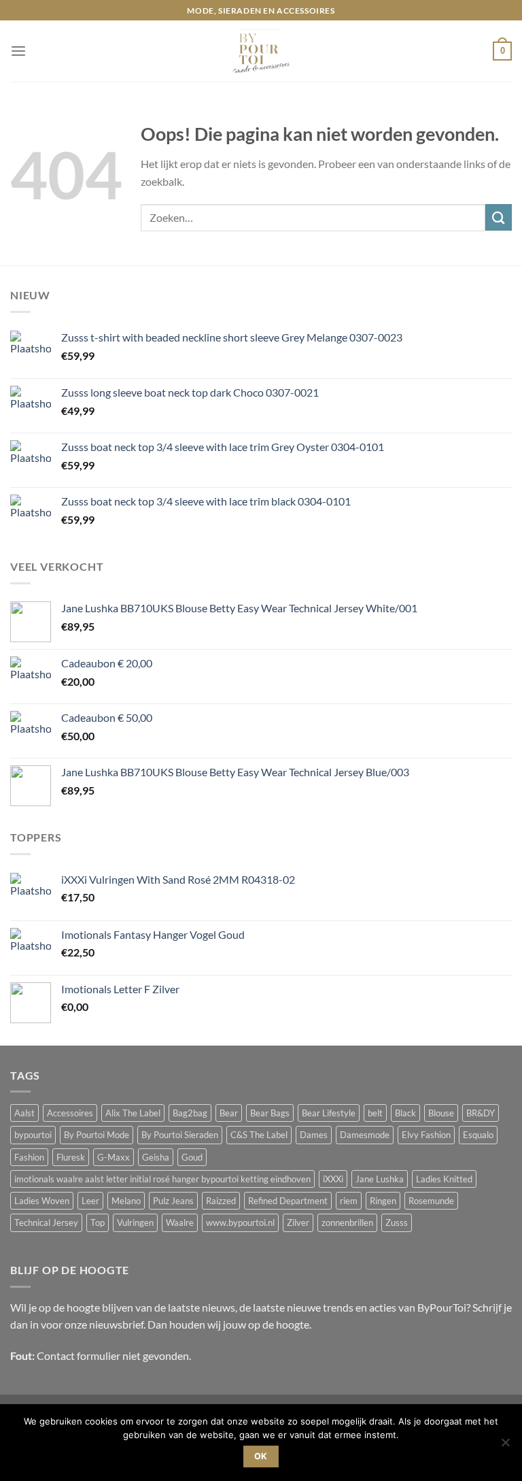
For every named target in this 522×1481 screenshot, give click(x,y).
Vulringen (135, 1222)
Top (97, 1222)
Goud (192, 1157)
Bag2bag (190, 1113)
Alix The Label (132, 1113)
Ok (261, 1456)
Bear (229, 1113)
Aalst (24, 1113)
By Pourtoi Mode (96, 1134)
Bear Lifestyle (328, 1113)
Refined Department (288, 1200)
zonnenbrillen (347, 1222)
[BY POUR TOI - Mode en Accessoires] (261, 51)
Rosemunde (431, 1200)
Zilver (298, 1222)
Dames (314, 1134)
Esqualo (478, 1134)
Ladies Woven (41, 1200)
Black (405, 1113)
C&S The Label (259, 1134)
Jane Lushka (379, 1179)
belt (375, 1113)
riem (349, 1200)
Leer (90, 1200)
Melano (126, 1200)
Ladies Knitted (444, 1179)
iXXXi (333, 1179)
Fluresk (70, 1157)
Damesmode (364, 1134)
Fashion (29, 1157)
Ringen (383, 1200)
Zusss (396, 1222)
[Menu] (18, 51)
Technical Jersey (46, 1222)
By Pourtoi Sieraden (179, 1134)
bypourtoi (33, 1134)
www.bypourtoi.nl (240, 1222)
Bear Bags (270, 1113)
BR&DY (480, 1113)
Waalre (180, 1222)
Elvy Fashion (426, 1134)
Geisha (155, 1157)
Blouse (441, 1113)
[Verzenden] (498, 217)
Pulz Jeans (173, 1200)
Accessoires (70, 1113)
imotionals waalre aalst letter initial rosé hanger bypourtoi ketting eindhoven (162, 1179)
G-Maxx (113, 1157)
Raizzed (221, 1200)
